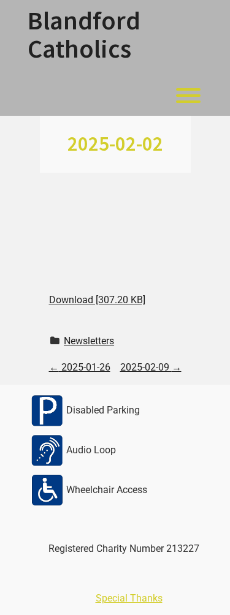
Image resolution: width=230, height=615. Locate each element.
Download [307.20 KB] (97, 300)
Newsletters (89, 341)
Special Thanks (129, 598)
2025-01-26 (79, 367)
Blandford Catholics (84, 34)
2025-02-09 (151, 367)
